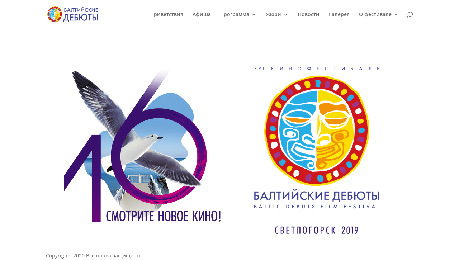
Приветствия (166, 15)
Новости (309, 15)
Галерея (339, 15)
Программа (234, 15)
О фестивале (375, 15)
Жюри (273, 15)
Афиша (202, 15)
